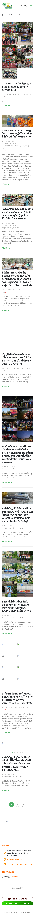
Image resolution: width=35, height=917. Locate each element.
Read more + (7, 106)
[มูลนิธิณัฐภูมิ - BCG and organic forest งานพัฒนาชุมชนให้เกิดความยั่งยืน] (7, 5)
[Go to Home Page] (2, 15)
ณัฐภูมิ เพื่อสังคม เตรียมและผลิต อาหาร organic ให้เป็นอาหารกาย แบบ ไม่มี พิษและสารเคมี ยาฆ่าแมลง (16, 359)
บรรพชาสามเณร (7, 146)
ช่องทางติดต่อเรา (20, 899)
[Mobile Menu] (31, 5)
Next (23, 804)
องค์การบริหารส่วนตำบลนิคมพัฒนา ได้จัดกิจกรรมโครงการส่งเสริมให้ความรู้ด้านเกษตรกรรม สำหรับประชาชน (17, 698)
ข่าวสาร (22, 94)
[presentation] (5, 121)
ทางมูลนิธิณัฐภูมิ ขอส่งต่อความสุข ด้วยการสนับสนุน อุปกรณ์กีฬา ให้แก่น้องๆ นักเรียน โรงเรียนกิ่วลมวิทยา (16, 606)
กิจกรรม (16, 94)
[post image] (17, 121)
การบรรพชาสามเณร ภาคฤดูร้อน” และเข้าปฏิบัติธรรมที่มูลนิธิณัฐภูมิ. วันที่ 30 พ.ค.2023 (17, 133)
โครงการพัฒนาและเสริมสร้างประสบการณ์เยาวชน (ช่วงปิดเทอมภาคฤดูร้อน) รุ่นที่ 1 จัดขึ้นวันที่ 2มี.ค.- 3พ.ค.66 (17, 213)
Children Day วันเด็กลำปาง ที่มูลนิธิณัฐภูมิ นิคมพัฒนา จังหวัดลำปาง (16, 87)
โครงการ (28, 94)
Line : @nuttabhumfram (19, 903)
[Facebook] (22, 5)
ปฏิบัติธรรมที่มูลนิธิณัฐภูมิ (19, 146)
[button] (14, 126)
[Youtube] (25, 5)
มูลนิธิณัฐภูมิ (15, 228)
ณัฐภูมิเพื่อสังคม (6, 228)
